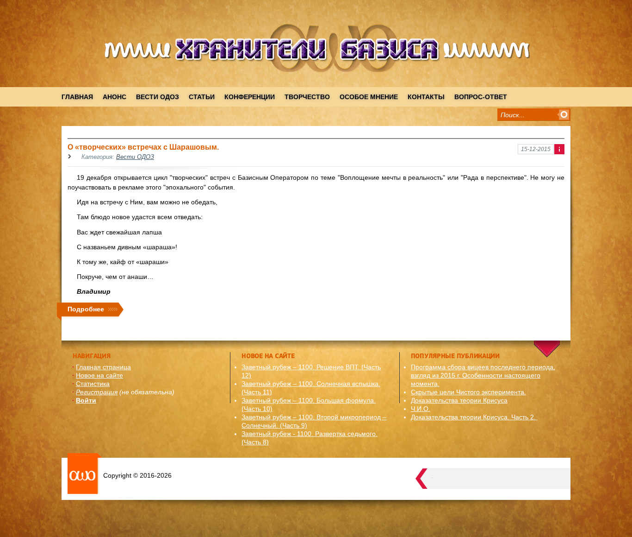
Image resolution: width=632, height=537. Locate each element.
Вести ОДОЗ (157, 97)
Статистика (93, 383)
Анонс (114, 97)
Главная (77, 97)
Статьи (202, 97)
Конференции (249, 97)
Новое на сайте (99, 375)
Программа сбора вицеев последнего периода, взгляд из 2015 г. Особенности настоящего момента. (483, 375)
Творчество (307, 97)
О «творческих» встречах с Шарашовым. (143, 147)
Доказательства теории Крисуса (459, 400)
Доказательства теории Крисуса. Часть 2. (474, 417)
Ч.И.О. (420, 408)
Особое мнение (369, 97)
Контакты (426, 97)
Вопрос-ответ (480, 97)
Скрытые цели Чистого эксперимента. (468, 392)
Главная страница (103, 367)
